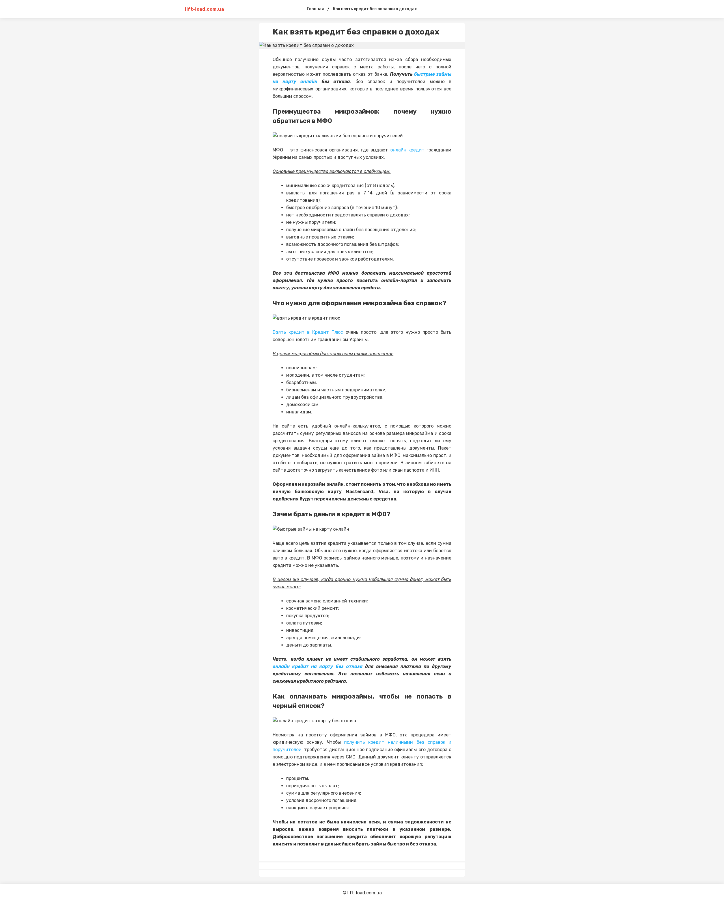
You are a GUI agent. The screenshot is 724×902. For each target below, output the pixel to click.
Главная (315, 8)
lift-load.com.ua (204, 9)
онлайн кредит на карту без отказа (318, 666)
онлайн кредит (407, 150)
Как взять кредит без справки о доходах (375, 8)
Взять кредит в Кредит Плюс (308, 332)
